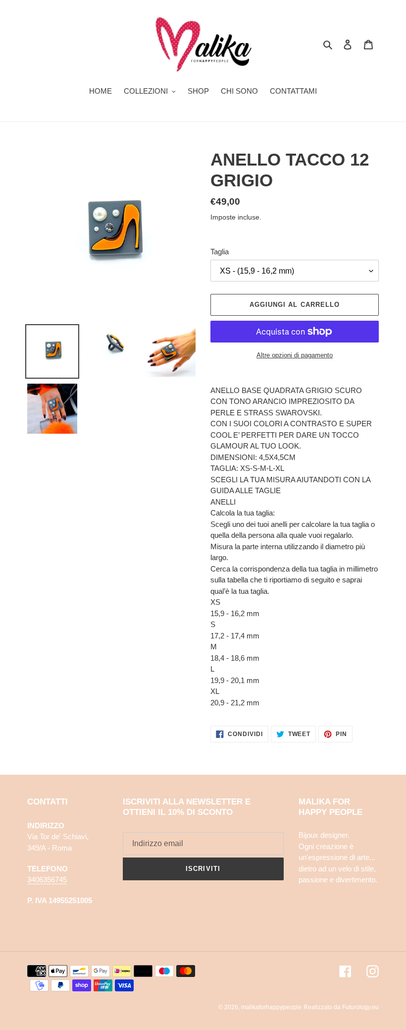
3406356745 (47, 879)
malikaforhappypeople (271, 1007)
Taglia (219, 251)
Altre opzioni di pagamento (294, 355)
